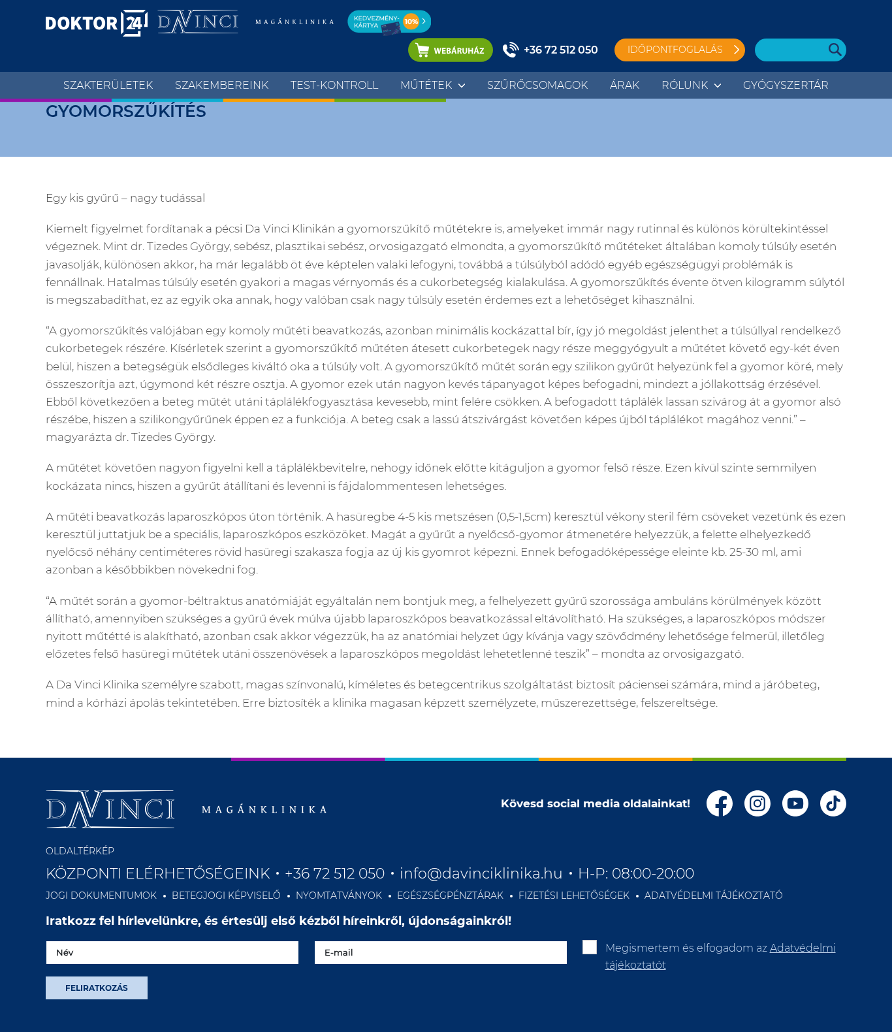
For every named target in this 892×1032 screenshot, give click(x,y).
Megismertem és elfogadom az (720, 956)
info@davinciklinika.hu (481, 873)
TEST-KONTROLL (334, 85)
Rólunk (684, 85)
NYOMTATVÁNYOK (339, 895)
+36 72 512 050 (561, 50)
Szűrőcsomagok (537, 85)
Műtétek (426, 85)
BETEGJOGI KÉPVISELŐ (226, 895)
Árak (624, 85)
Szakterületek (108, 85)
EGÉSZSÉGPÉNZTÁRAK (450, 895)
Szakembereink (221, 85)
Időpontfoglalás (675, 50)
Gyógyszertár (786, 85)
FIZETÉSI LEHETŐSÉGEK (573, 895)
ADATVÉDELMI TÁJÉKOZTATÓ (714, 895)
